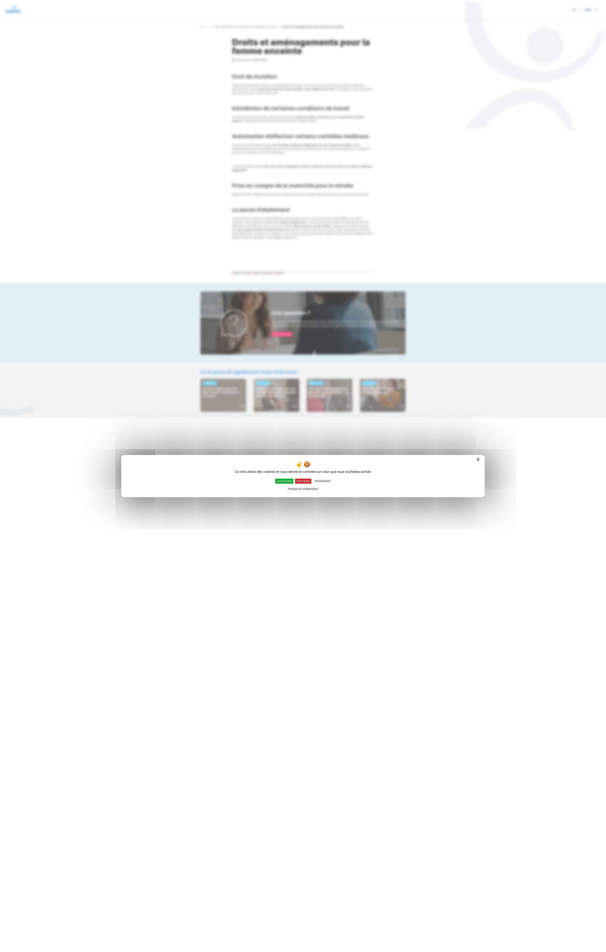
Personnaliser (322, 481)
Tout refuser (303, 481)
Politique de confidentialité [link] (303, 489)
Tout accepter (284, 481)
